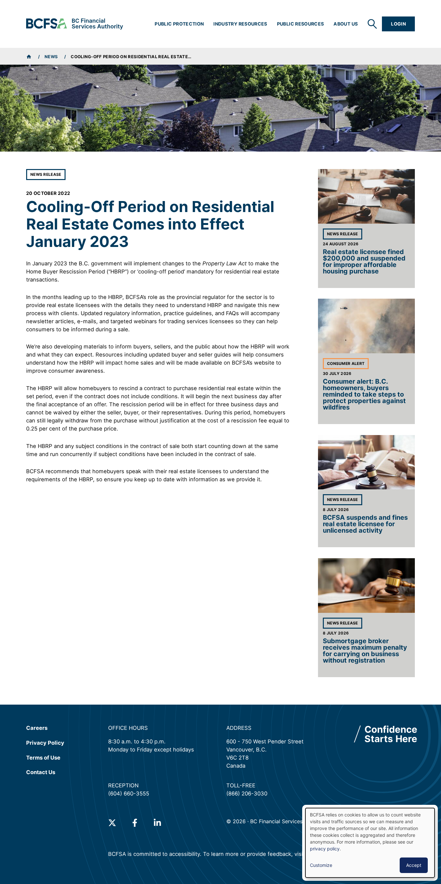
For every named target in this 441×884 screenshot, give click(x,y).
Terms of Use (43, 757)
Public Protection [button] (179, 24)
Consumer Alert (345, 363)
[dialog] (370, 843)
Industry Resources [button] (240, 24)
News (51, 56)
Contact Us (40, 772)
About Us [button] (345, 24)
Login (398, 24)
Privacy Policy (45, 743)
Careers (36, 728)
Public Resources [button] (300, 24)
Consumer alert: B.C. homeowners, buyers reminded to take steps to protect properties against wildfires (364, 394)
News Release (45, 174)
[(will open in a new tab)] (112, 823)
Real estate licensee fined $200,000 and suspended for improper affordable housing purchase (364, 261)
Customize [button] (321, 865)
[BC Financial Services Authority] (74, 23)
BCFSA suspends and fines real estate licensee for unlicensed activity (365, 524)
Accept (413, 865)
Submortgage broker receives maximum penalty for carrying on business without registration (365, 651)
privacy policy (325, 848)
